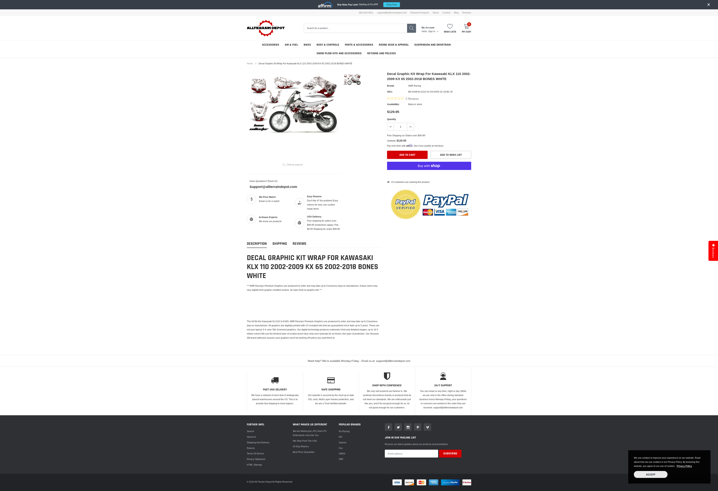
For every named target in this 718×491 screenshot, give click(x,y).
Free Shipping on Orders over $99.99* (406, 135)
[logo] (266, 28)
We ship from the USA (305, 440)
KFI (340, 436)
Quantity (391, 119)
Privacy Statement (256, 459)
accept (650, 475)
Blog (456, 13)
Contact (446, 13)
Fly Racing (344, 431)
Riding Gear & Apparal (394, 45)
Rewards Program (419, 13)
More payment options (429, 175)
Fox (341, 448)
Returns (251, 448)
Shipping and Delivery (258, 442)
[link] (352, 79)
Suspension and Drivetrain (432, 45)
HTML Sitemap (254, 464)
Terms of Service (255, 453)
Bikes (307, 45)
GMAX (342, 453)
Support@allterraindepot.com (273, 187)
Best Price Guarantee (303, 452)
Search (250, 431)
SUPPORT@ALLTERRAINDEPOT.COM (392, 13)
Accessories (270, 45)
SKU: (390, 91)
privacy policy (684, 466)
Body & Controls (328, 45)
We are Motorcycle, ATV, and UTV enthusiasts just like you (310, 433)
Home (250, 63)
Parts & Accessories (359, 45)
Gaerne (342, 442)
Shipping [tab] (279, 243)
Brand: (390, 85)
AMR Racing (414, 85)
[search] (411, 28)
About (436, 13)
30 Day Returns (301, 446)
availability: (393, 104)
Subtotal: (391, 140)
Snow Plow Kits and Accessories (339, 53)
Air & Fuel (291, 45)
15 (392, 182)
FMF (341, 459)
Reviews (466, 13)
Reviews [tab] (299, 243)
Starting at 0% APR (367, 4)
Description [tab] (257, 243)
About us (251, 436)
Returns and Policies (381, 53)
